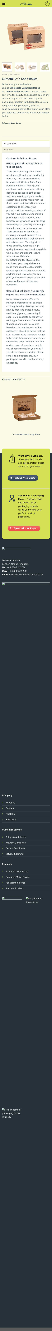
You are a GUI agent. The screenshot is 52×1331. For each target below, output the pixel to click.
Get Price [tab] (9, 150)
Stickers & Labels (15, 888)
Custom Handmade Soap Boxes (26, 434)
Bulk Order (11, 819)
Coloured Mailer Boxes (17, 877)
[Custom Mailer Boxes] (26, 3)
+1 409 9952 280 (17, 571)
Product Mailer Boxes (17, 871)
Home (4, 74)
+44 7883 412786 (16, 567)
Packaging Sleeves (15, 882)
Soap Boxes (15, 74)
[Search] (47, 3)
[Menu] (3, 3)
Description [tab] (10, 144)
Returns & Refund (15, 853)
